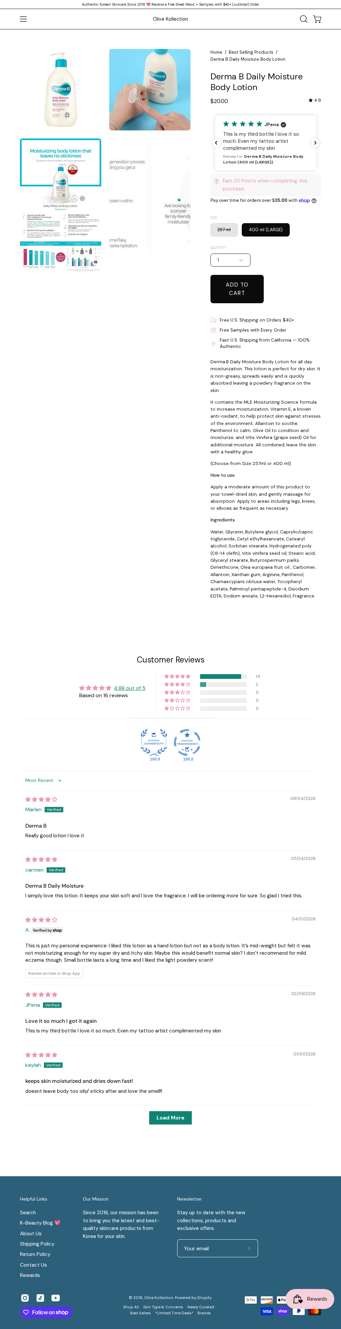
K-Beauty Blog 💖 (40, 1223)
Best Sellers (140, 1313)
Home (216, 52)
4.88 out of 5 (130, 688)
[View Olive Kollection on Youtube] (56, 1298)
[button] (303, 19)
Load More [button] (170, 1117)
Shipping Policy (37, 1244)
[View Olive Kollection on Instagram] (25, 1298)
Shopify (204, 1297)
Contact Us (33, 1265)
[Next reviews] (315, 143)
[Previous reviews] (216, 143)
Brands (204, 1313)
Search (28, 1212)
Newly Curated (200, 1307)
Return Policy (35, 1254)
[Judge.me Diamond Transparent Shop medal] (187, 742)
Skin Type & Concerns (163, 1307)
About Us (31, 1233)
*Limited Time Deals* (174, 1313)
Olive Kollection (170, 19)
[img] (315, 100)
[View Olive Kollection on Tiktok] (40, 1298)
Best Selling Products (251, 52)
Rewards (30, 1275)
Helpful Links (33, 1199)
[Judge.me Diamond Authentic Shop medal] (154, 742)
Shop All (131, 1307)
